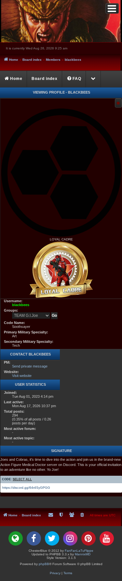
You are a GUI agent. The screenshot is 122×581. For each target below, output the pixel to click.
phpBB (44, 564)
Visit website (22, 376)
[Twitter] (52, 538)
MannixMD (82, 554)
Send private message (29, 366)
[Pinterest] (88, 538)
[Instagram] (70, 538)
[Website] (15, 538)
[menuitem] (74, 79)
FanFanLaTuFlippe (79, 550)
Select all (22, 479)
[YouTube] (107, 538)
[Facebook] (34, 538)
